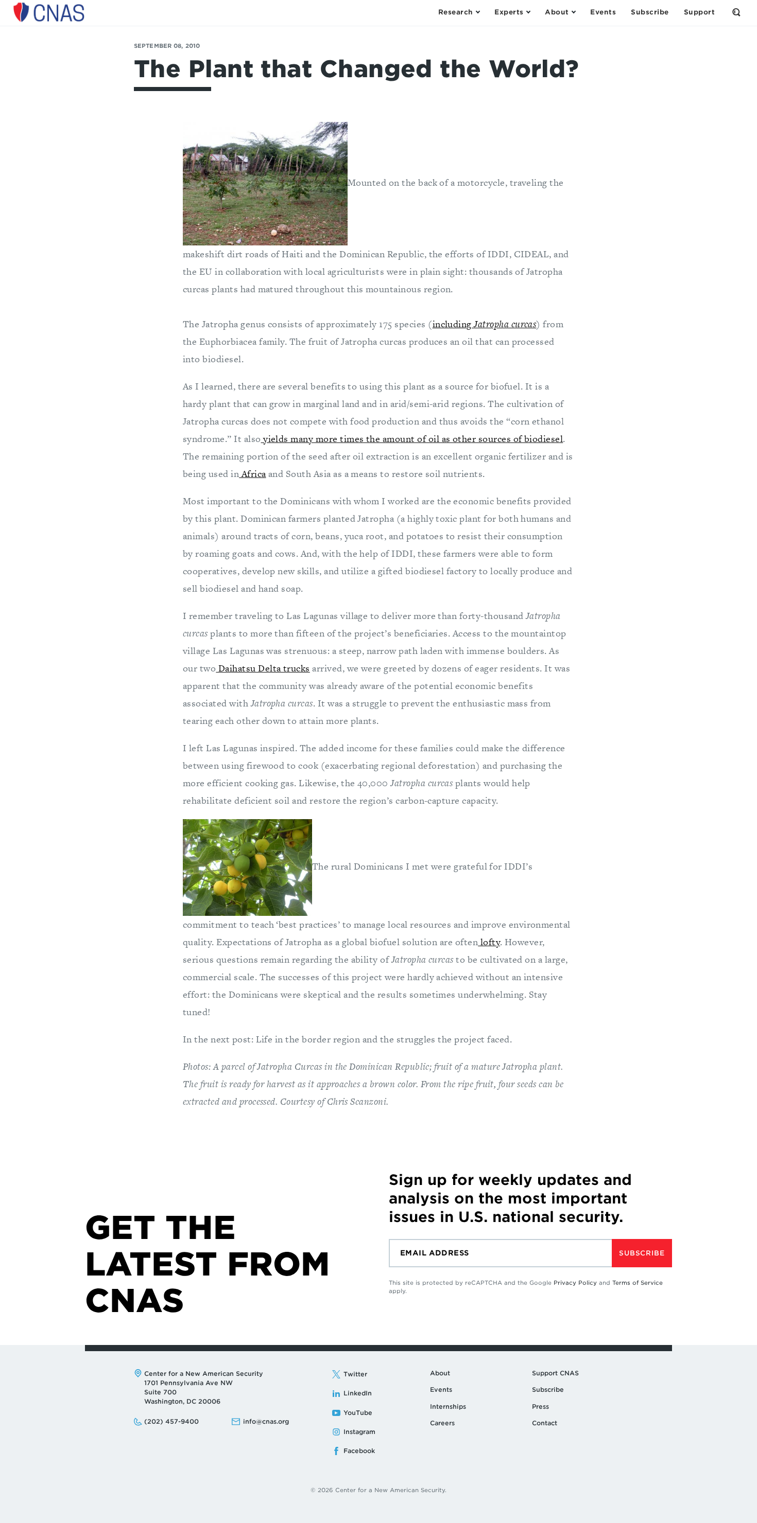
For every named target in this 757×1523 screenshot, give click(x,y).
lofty (489, 941)
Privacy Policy (575, 1282)
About (440, 1373)
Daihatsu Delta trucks (262, 668)
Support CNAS (555, 1373)
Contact (544, 1423)
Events (441, 1389)
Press (540, 1406)
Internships (448, 1406)
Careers (442, 1423)
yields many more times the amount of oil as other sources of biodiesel (412, 438)
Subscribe (641, 1253)
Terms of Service (637, 1282)
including (485, 323)
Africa (252, 473)
